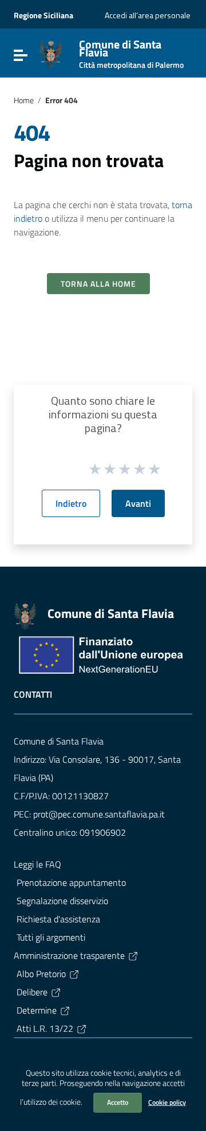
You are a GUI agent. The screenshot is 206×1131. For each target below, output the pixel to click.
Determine (37, 1010)
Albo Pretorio (41, 974)
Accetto (117, 1102)
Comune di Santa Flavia (131, 51)
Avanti (138, 503)
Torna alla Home (98, 284)
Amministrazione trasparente (69, 955)
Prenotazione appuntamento (71, 882)
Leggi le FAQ (37, 864)
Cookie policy (167, 1102)
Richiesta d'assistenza (58, 919)
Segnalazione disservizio (62, 901)
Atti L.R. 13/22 (45, 1028)
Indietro (71, 503)
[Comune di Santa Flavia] (51, 53)
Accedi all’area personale (148, 15)
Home (24, 100)
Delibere (32, 992)
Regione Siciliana (43, 15)
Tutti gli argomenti (51, 937)
